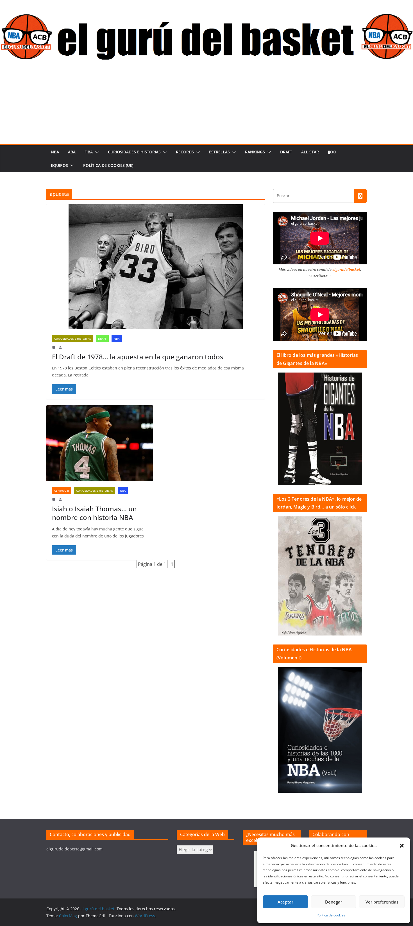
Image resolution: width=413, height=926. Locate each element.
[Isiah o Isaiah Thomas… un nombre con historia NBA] (99, 443)
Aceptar (285, 902)
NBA (55, 152)
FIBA (89, 152)
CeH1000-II (61, 490)
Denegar (333, 902)
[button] (402, 845)
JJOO (332, 152)
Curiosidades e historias (134, 152)
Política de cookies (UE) (108, 165)
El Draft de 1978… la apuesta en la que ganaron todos (137, 356)
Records (185, 152)
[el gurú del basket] (206, 17)
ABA (72, 152)
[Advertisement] (206, 102)
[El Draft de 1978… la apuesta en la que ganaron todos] (155, 266)
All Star (310, 152)
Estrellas (219, 152)
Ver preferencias (382, 902)
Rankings (255, 152)
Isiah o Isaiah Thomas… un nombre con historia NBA (94, 513)
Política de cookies (331, 915)
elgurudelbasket (346, 269)
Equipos (59, 165)
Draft (286, 152)
